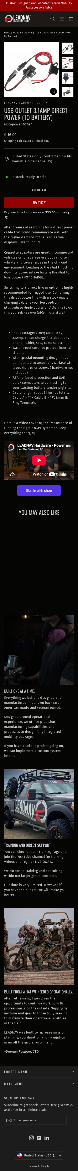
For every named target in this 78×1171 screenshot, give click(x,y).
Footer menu (15, 1071)
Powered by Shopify (39, 1166)
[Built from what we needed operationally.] (39, 946)
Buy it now (39, 202)
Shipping (10, 141)
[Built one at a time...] (39, 650)
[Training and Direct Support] (39, 804)
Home (7, 32)
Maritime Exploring (23, 32)
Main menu (14, 1083)
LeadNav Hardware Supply (26, 103)
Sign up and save (20, 1097)
